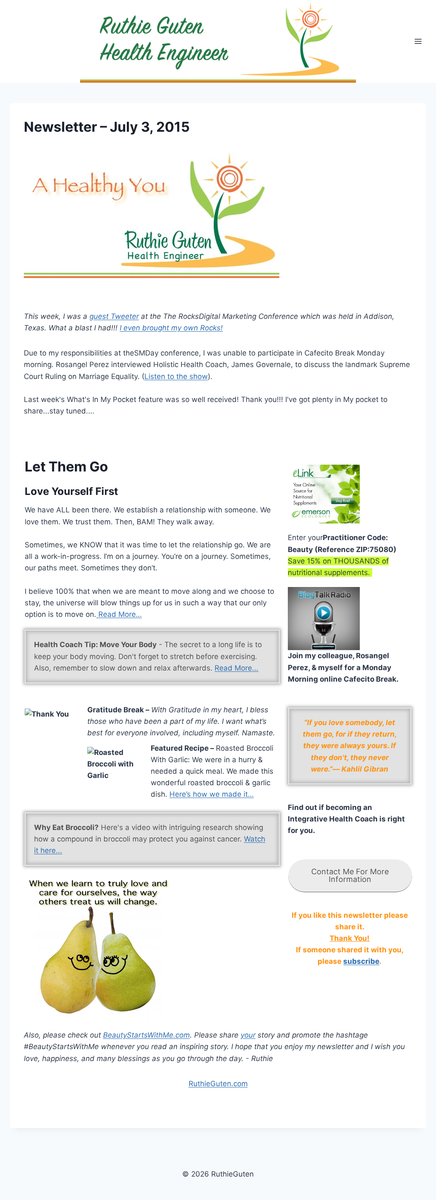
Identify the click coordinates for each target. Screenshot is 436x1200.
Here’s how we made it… (211, 794)
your (248, 1035)
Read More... (236, 668)
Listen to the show (176, 376)
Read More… (119, 614)
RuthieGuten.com (218, 1083)
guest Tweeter (114, 316)
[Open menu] (418, 41)
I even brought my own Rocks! (171, 328)
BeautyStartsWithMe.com (146, 1035)
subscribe (361, 961)
